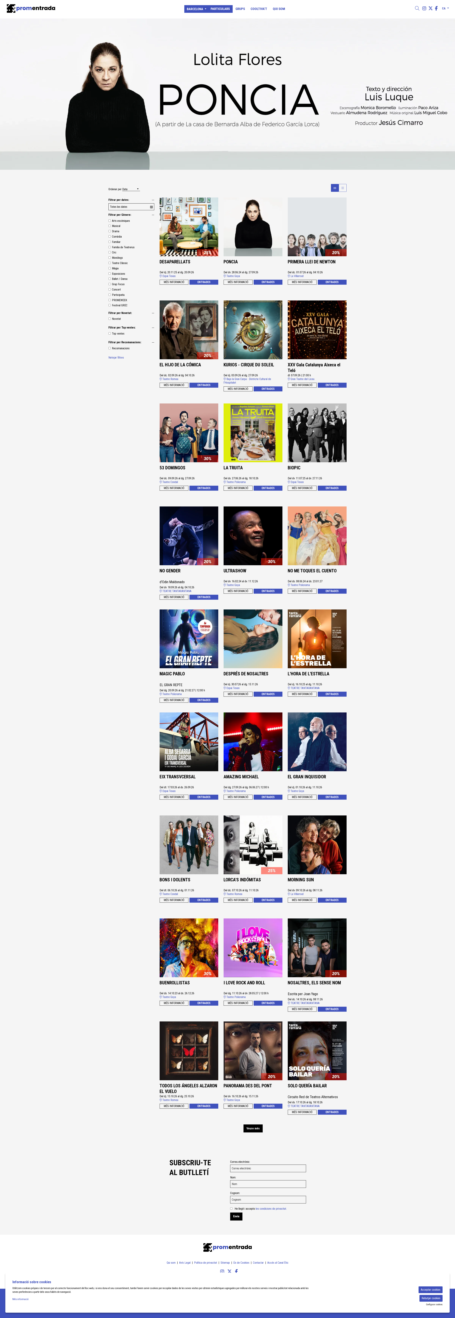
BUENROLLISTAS (175, 982)
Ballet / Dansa (119, 279)
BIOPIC (294, 467)
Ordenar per (115, 189)
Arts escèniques (121, 221)
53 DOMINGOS (172, 467)
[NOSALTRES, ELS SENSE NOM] (317, 947)
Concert (116, 289)
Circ (114, 252)
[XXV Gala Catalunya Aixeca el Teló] (317, 329)
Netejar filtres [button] (116, 357)
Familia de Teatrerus (123, 247)
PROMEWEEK (119, 300)
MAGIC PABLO (172, 673)
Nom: (233, 1177)
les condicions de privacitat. (271, 1208)
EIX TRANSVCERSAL (178, 776)
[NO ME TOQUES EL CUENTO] (317, 535)
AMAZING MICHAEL (241, 776)
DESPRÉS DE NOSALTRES (246, 673)
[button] (7, 94)
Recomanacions (121, 348)
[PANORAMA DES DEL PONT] (253, 1050)
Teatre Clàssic (120, 263)
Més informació (20, 1299)
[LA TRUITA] (253, 432)
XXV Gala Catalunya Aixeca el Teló (314, 367)
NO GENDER (170, 570)
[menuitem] (424, 8)
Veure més (253, 1128)
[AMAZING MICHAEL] (253, 741)
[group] (227, 94)
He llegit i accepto (261, 1208)
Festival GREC (119, 305)
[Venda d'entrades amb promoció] (77, 8)
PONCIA (231, 261)
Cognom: (235, 1193)
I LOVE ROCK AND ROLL (244, 982)
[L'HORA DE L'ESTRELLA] (317, 638)
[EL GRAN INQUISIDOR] (317, 741)
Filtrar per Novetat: (120, 313)
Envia (236, 1216)
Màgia (115, 268)
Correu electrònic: (240, 1162)
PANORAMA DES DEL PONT (248, 1085)
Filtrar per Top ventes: (122, 327)
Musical (116, 226)
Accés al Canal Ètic (277, 1262)
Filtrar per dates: (118, 200)
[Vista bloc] (335, 188)
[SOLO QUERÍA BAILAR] (317, 1050)
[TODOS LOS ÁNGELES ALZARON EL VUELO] (189, 1050)
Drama (115, 231)
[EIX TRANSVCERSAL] (189, 741)
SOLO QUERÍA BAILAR (307, 1085)
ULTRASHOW (235, 570)
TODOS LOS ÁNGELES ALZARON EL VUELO (188, 1088)
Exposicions (118, 273)
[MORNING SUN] (317, 844)
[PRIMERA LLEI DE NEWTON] (317, 226)
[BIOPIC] (317, 432)
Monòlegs (117, 257)
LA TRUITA (233, 467)
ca (444, 8)
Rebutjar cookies (431, 1298)
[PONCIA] (253, 226)
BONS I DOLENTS (175, 879)
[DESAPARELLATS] (189, 226)
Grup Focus (118, 284)
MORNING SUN (301, 879)
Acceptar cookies (430, 1289)
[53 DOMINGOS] (189, 432)
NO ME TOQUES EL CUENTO (312, 570)
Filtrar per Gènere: (119, 214)
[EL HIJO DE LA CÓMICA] (189, 329)
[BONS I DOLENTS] (189, 844)
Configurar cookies (434, 1304)
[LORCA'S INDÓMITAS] (253, 844)
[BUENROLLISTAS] (189, 947)
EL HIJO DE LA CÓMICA (180, 364)
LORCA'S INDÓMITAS (242, 879)
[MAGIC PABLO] (189, 638)
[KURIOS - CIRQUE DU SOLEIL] (253, 329)
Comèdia (117, 236)
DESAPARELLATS (175, 261)
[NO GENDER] (189, 535)
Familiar (116, 242)
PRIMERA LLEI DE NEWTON (312, 261)
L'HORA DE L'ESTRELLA (308, 673)
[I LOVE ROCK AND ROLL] (253, 947)
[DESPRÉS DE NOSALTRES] (253, 638)
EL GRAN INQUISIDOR (307, 776)
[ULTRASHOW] (253, 535)
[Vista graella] (343, 188)
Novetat (116, 319)
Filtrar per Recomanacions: (124, 342)
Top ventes (118, 333)
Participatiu (118, 295)
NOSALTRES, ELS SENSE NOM (314, 982)
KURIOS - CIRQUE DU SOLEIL (249, 364)
